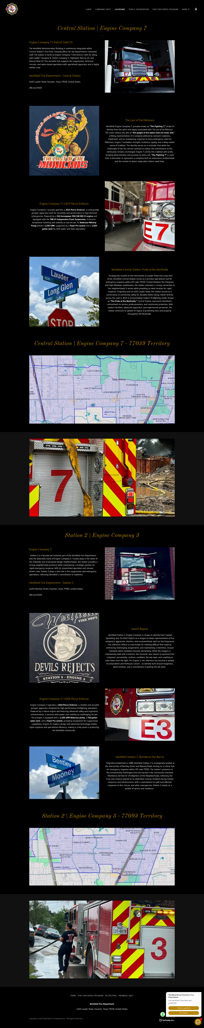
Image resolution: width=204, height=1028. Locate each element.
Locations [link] (120, 9)
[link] (12, 9)
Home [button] (73, 995)
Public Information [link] (139, 9)
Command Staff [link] (103, 9)
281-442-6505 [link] (35, 88)
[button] (186, 9)
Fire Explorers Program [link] (165, 9)
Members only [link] (126, 995)
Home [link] (88, 9)
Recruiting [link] (111, 995)
